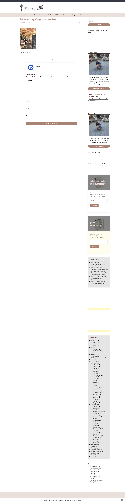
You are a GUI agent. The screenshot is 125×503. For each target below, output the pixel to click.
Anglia (95, 366)
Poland (95, 430)
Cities (93, 359)
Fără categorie (95, 444)
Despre (74, 15)
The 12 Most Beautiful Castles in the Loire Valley (99, 268)
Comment (29, 80)
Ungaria (96, 403)
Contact (91, 15)
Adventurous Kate (95, 466)
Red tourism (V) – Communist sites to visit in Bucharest (99, 264)
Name (28, 101)
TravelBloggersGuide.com (98, 480)
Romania (96, 434)
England (96, 413)
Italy (94, 423)
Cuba (95, 342)
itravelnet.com (94, 471)
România (42, 15)
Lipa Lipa (92, 473)
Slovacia (96, 394)
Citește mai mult (98, 88)
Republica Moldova (99, 389)
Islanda (95, 378)
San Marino (97, 392)
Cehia (95, 370)
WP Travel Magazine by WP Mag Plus (70, 500)
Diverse (82, 15)
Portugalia (96, 387)
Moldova (96, 427)
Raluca (38, 66)
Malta (95, 382)
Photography (95, 449)
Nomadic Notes (95, 475)
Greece (95, 418)
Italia (95, 380)
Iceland (95, 422)
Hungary (96, 420)
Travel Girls (93, 478)
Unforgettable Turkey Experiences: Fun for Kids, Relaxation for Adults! (99, 272)
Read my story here (99, 146)
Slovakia (96, 437)
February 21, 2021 (25, 22)
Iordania (96, 356)
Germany (96, 417)
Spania (95, 397)
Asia (92, 347)
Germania (96, 375)
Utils (92, 456)
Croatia (95, 410)
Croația (95, 372)
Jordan (95, 349)
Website (28, 116)
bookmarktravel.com (96, 468)
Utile (50, 15)
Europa (93, 363)
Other (93, 448)
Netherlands (97, 429)
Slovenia (96, 396)
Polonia (95, 385)
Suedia (95, 399)
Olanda (95, 384)
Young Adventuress (96, 482)
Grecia (95, 377)
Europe (93, 404)
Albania (95, 365)
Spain (95, 441)
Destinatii (32, 15)
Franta (95, 373)
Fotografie (94, 446)
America (93, 340)
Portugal (96, 432)
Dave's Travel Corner (96, 470)
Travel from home (97, 451)
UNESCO (94, 453)
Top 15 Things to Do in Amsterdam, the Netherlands (98, 278)
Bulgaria (96, 368)
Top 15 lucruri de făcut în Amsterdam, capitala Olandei (99, 283)
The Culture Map (95, 477)
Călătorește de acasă (61, 15)
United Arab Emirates (100, 351)
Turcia (95, 401)
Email (28, 108)
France (95, 415)
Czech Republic (98, 411)
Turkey (95, 443)
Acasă (23, 15)
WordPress (53, 500)
